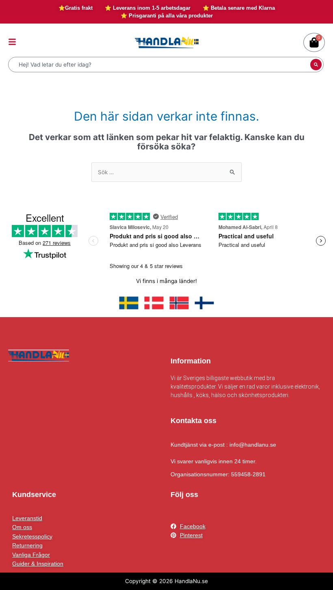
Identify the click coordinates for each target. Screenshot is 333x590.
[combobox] (160, 64)
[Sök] (316, 64)
